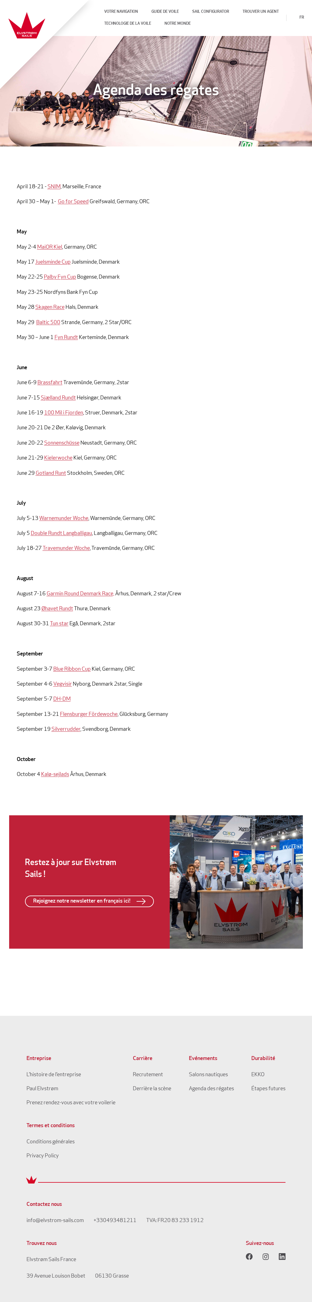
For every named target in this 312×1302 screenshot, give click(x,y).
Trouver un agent (261, 12)
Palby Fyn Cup (60, 277)
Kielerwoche (58, 458)
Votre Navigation (121, 12)
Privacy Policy (43, 1156)
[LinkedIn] (282, 1256)
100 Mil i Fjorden (63, 413)
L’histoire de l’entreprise (54, 1075)
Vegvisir (62, 684)
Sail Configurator (210, 12)
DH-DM (62, 699)
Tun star (59, 624)
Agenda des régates (211, 1089)
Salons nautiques (208, 1075)
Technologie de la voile (127, 24)
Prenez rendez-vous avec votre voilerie (71, 1103)
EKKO (257, 1075)
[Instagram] (265, 1256)
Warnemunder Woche (63, 518)
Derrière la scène (152, 1089)
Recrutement (148, 1075)
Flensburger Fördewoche (89, 714)
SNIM (54, 187)
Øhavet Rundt (57, 609)
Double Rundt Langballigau (61, 533)
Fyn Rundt (66, 338)
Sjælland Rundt (58, 398)
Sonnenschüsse (62, 443)
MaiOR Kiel (49, 247)
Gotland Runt (51, 473)
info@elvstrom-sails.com (55, 1221)
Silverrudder (65, 729)
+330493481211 (115, 1221)
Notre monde (178, 24)
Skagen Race (50, 307)
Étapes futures (268, 1089)
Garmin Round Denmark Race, (80, 594)
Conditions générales (51, 1142)
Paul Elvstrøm (42, 1089)
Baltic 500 (48, 323)
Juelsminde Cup (53, 262)
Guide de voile (165, 12)
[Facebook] (249, 1256)
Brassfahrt (49, 383)
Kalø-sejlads (55, 774)
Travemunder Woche (66, 548)
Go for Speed (73, 202)
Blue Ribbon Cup (72, 669)
